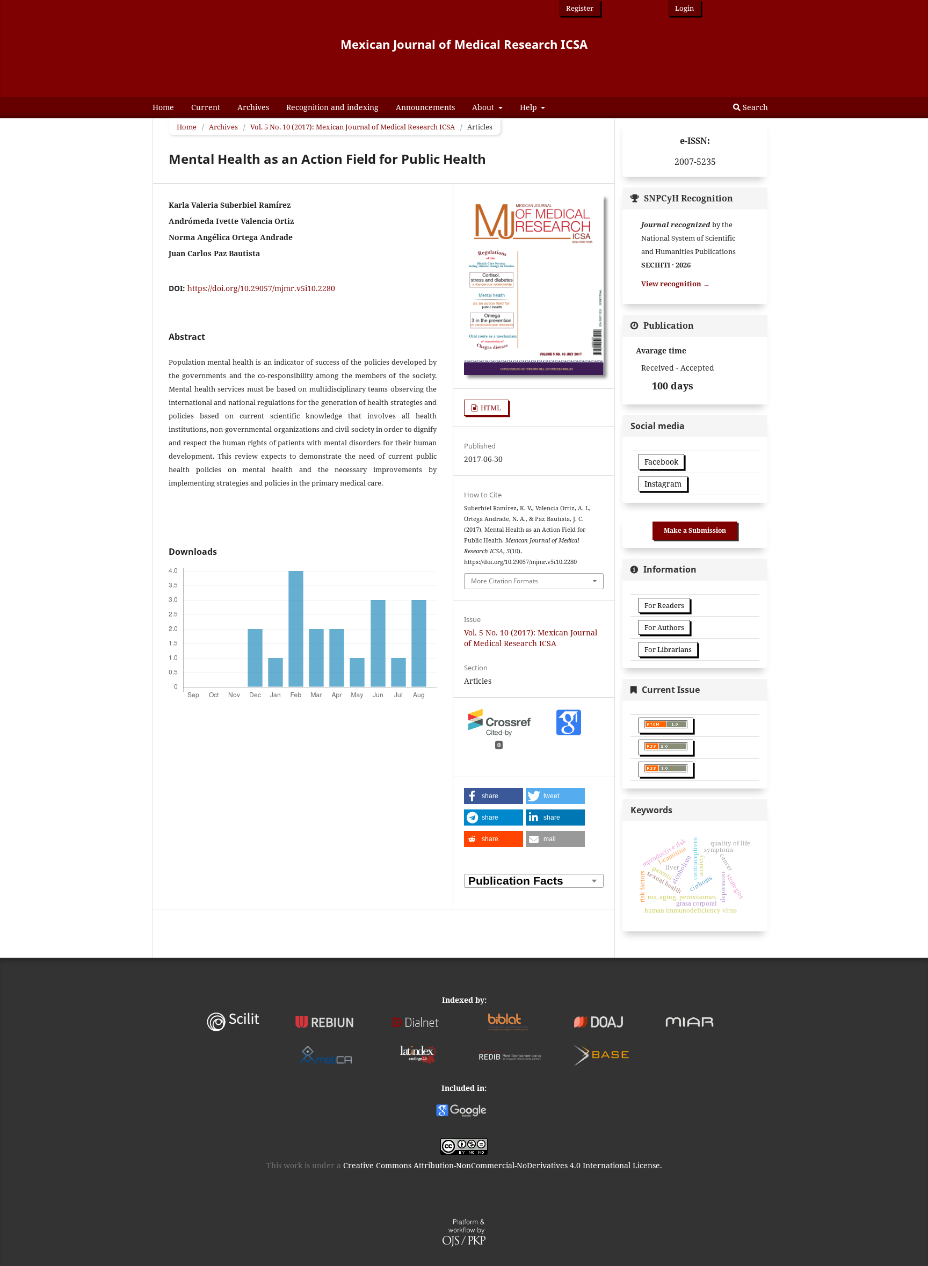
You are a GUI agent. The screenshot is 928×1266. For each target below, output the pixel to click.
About (484, 107)
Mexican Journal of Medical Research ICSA (464, 44)
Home (163, 107)
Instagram (663, 484)
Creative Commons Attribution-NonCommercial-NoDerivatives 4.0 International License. (502, 1165)
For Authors (664, 627)
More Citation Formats (504, 580)
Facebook (661, 462)
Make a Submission (695, 530)
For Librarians (668, 649)
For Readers (664, 605)
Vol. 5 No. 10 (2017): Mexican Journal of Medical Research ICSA (352, 127)
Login (684, 8)
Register (579, 8)
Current (205, 107)
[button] (493, 796)
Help (529, 107)
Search (754, 107)
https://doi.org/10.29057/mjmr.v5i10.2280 (261, 288)
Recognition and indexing (332, 107)
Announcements (425, 107)
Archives (253, 107)
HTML (490, 408)
